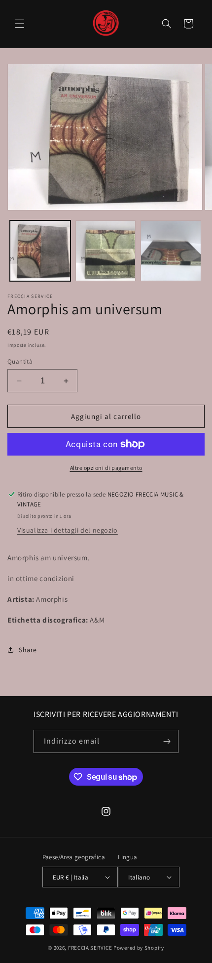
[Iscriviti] (167, 741)
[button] (20, 24)
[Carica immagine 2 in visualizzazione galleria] (105, 250)
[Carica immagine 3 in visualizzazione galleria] (171, 250)
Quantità (20, 361)
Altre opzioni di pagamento (106, 467)
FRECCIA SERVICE (90, 947)
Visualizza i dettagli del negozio (67, 530)
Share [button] (28, 649)
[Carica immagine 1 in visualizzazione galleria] (40, 250)
